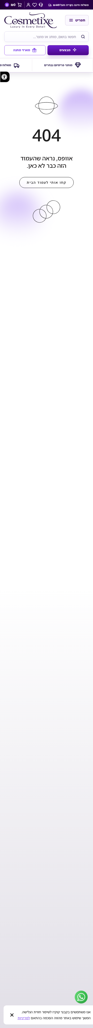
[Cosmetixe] (32, 20)
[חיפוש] (83, 37)
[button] (5, 76)
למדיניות (24, 1018)
